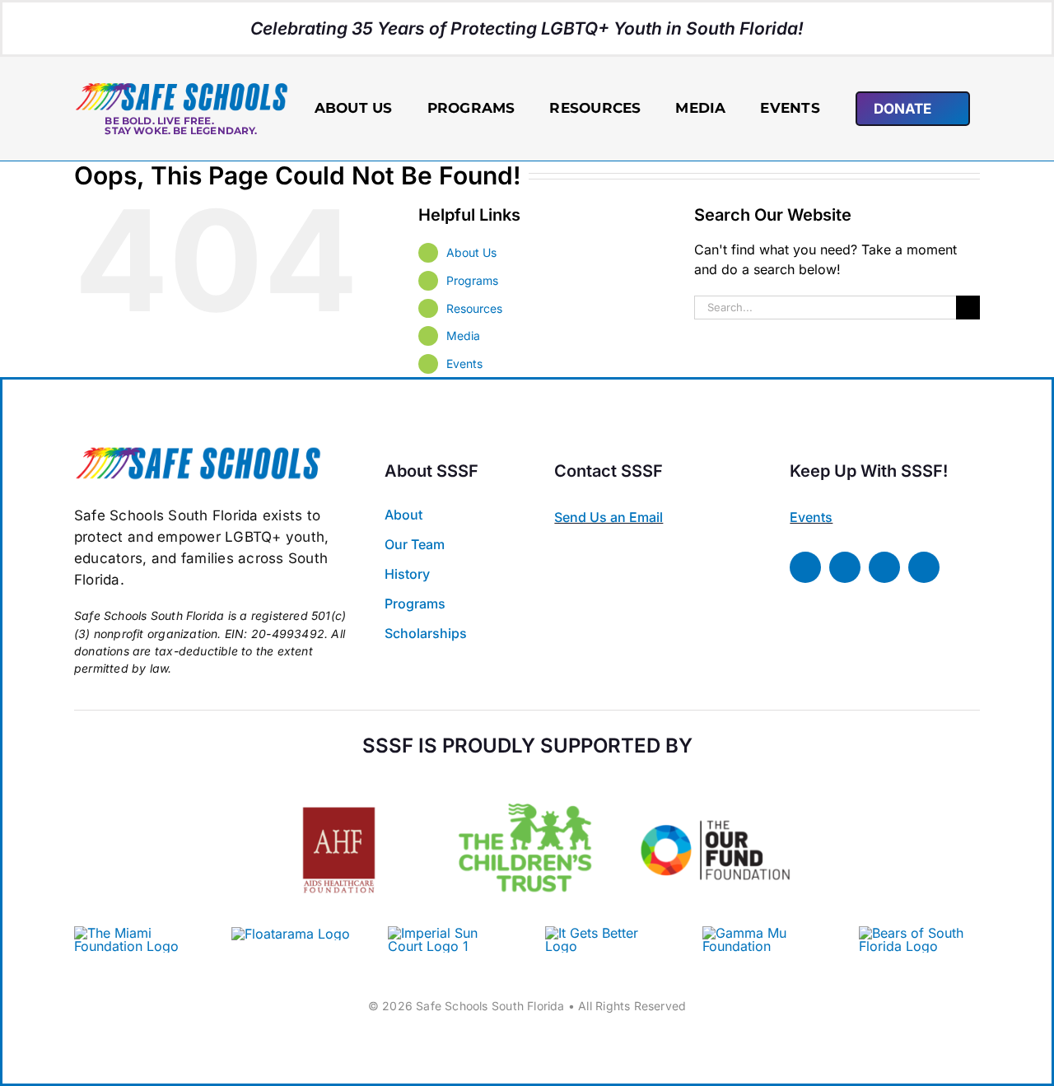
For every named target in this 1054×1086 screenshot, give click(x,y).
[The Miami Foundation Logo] (134, 933)
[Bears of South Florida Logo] (919, 933)
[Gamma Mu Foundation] (762, 933)
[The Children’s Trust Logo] (527, 780)
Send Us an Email (608, 517)
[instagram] (884, 567)
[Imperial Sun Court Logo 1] (442, 933)
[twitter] (844, 567)
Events (464, 364)
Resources (474, 308)
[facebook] (805, 567)
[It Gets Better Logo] (605, 933)
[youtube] (924, 567)
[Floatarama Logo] (290, 933)
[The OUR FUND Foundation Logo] (715, 780)
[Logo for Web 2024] (181, 88)
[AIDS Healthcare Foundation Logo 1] (338, 792)
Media (463, 336)
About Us (471, 252)
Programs (472, 280)
